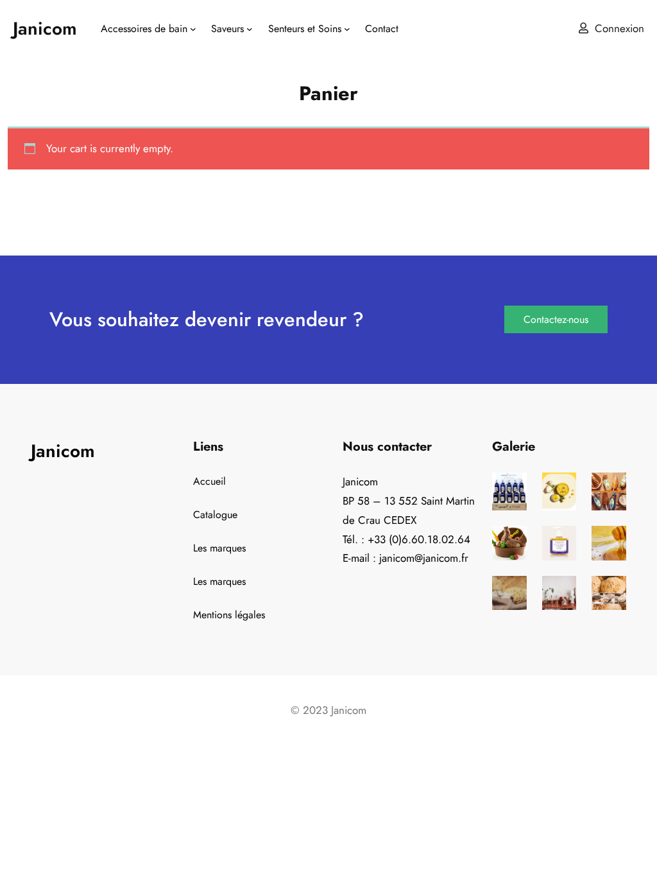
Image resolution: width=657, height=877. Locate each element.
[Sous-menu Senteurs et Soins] (347, 29)
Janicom (45, 28)
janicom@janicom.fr (423, 558)
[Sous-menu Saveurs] (249, 29)
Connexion (619, 28)
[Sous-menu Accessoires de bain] (193, 29)
